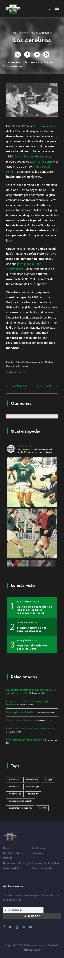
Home (6, 848)
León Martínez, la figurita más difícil (25, 739)
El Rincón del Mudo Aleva (45, 863)
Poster (14, 787)
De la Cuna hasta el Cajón (17, 863)
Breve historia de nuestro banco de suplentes (29, 728)
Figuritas (15, 794)
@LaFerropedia (25, 431)
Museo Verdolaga (12, 868)
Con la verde (39, 848)
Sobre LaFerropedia (42, 868)
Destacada (14, 62)
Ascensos (32, 787)
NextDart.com (32, 950)
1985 (42, 808)
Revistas (32, 780)
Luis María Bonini (41, 161)
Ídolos (14, 780)
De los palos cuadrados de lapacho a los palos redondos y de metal (31, 691)
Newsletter (37, 853)
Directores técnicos (41, 62)
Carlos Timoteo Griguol (29, 156)
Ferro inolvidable (45, 126)
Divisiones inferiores (20, 801)
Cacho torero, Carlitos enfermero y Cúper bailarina (28, 702)
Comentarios (15, 66)
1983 (49, 780)
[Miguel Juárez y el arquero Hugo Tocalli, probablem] (32, 482)
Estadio (33, 794)
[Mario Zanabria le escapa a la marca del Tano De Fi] (32, 533)
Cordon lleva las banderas (20, 720)
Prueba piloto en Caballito (20, 712)
